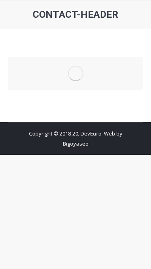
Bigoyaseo (76, 143)
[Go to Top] (138, 256)
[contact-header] (75, 73)
